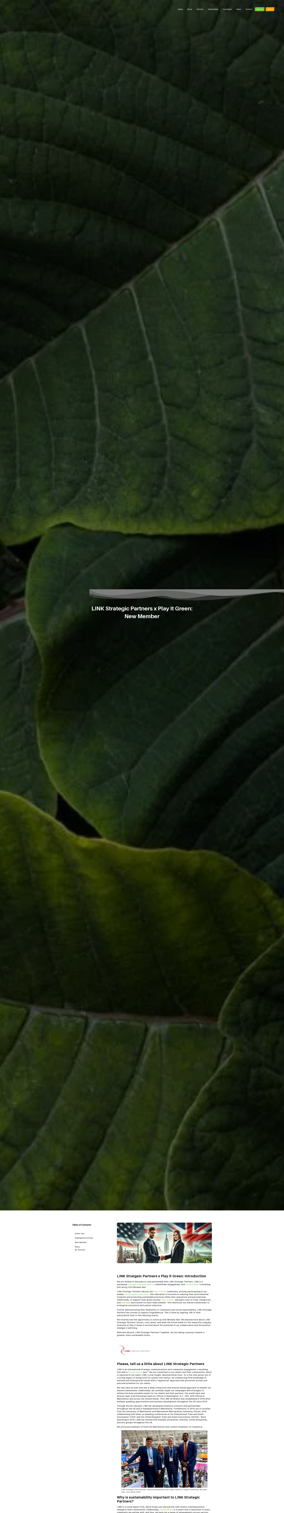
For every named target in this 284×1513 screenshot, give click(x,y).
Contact (248, 9)
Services (200, 9)
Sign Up (259, 9)
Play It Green (159, 1291)
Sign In (270, 9)
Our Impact (227, 9)
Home (180, 9)
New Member (81, 1242)
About (189, 9)
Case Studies (213, 9)
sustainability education (136, 1294)
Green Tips (80, 1233)
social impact (192, 1284)
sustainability (166, 1509)
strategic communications (140, 1284)
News (238, 9)
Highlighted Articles (84, 1238)
